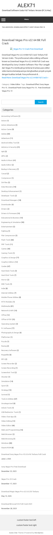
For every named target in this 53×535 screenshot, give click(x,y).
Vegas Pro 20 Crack (8, 479)
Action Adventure (8, 125)
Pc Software (6, 328)
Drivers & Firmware (8, 213)
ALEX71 (26, 5)
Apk (2, 151)
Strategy (4, 390)
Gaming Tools (6, 253)
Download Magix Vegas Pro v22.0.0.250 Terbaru (20, 491)
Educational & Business (10, 218)
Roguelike (5, 355)
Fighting (4, 231)
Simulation (5, 381)
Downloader (6, 204)
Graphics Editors (7, 262)
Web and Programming (10, 430)
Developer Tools (7, 196)
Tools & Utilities (7, 399)
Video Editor (15, 84)
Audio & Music (7, 160)
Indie (3, 288)
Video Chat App (7, 417)
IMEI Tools (5, 284)
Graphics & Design (8, 257)
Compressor (6, 178)
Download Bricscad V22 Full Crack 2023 (16, 504)
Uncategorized (7, 403)
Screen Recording (8, 368)
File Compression (8, 235)
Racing (4, 346)
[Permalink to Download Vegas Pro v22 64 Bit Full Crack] (26, 49)
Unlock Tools (6, 408)
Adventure (5, 138)
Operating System (8, 324)
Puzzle (4, 341)
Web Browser (6, 434)
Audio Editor (6, 165)
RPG (3, 359)
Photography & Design (10, 333)
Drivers (4, 209)
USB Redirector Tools (9, 412)
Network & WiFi (7, 310)
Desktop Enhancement (10, 191)
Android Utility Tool (9, 143)
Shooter (4, 377)
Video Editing (6, 421)
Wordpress (39, 533)
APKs (3, 156)
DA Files (4, 182)
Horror (4, 280)
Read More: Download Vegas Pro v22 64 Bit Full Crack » (25, 78)
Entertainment (7, 227)
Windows (5, 443)
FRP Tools (5, 244)
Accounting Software (9, 116)
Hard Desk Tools (7, 271)
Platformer (5, 337)
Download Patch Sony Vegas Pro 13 (22, 88)
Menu (26, 19)
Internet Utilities (7, 293)
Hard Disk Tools (7, 275)
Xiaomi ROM (6, 448)
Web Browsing (7, 439)
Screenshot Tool (7, 372)
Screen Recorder (7, 363)
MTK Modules (6, 302)
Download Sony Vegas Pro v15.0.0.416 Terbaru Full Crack (23, 454)
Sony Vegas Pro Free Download (13, 467)
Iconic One (13, 533)
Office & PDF (6, 319)
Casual (4, 173)
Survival (4, 394)
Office (3, 315)
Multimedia (5, 306)
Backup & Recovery (8, 169)
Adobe (4, 134)
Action (3, 121)
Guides (4, 266)
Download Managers (9, 200)
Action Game (6, 129)
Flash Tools (5, 240)
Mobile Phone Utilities (9, 297)
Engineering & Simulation (11, 222)
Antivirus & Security (8, 147)
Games (4, 249)
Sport (3, 386)
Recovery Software (8, 350)
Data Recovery (7, 187)
